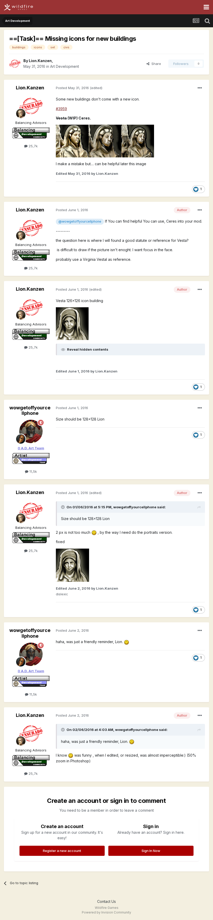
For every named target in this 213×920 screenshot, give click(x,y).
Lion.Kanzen (40, 60)
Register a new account (62, 851)
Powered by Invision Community (106, 912)
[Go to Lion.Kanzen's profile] (15, 63)
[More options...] (200, 88)
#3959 (61, 108)
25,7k (33, 146)
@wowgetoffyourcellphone (79, 221)
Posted (72, 88)
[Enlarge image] (72, 140)
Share (155, 64)
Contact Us (106, 901)
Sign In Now (151, 851)
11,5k (32, 471)
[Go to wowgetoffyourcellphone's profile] (31, 431)
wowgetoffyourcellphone (29, 410)
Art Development (64, 66)
